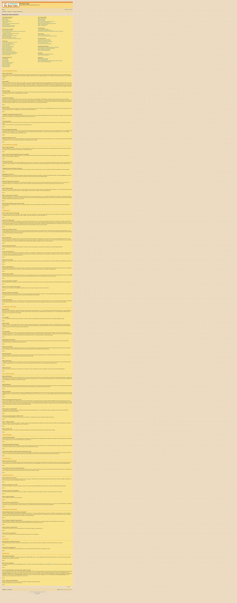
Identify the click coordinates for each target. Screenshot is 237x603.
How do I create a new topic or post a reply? (9, 42)
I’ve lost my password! (6, 24)
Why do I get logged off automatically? (8, 25)
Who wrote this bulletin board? (43, 58)
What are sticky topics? (6, 64)
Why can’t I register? (5, 20)
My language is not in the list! (7, 34)
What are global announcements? (8, 62)
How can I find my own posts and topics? (45, 43)
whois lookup (6, 572)
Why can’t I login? (5, 22)
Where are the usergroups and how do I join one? (46, 21)
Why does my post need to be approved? (9, 53)
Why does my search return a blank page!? (45, 41)
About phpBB (10, 558)
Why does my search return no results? (44, 40)
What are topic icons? (6, 66)
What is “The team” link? (42, 25)
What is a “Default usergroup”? (43, 24)
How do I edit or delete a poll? (7, 47)
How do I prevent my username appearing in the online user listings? (13, 31)
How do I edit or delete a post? (7, 43)
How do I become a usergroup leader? (44, 22)
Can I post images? (5, 61)
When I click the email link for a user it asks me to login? (11, 38)
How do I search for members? (43, 42)
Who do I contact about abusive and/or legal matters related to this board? (50, 60)
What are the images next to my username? (9, 35)
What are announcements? (6, 63)
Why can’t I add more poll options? (8, 46)
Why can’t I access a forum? (7, 48)
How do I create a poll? (6, 45)
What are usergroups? (41, 20)
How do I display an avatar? (7, 36)
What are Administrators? (42, 18)
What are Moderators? (41, 19)
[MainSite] (11, 5)
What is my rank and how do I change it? (9, 37)
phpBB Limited (32, 557)
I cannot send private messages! (43, 29)
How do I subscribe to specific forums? (44, 49)
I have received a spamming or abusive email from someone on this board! (50, 31)
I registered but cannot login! (7, 21)
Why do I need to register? (6, 18)
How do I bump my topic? (6, 54)
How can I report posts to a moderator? (8, 51)
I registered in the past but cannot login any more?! (10, 23)
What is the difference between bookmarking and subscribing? (48, 47)
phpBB (42, 176)
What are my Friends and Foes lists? (44, 34)
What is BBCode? (5, 58)
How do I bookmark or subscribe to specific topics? (46, 48)
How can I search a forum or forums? (44, 39)
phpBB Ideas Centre (50, 564)
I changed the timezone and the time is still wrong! (10, 33)
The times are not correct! (6, 32)
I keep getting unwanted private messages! (45, 30)
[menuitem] (3, 9)
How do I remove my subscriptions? (44, 50)
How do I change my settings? (7, 30)
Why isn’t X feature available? (43, 59)
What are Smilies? (5, 60)
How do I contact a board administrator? (44, 61)
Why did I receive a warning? (7, 50)
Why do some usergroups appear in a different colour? (47, 23)
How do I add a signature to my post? (8, 44)
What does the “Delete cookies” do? (8, 26)
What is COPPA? (5, 19)
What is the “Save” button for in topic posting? (9, 52)
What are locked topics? (6, 65)
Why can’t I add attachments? (7, 49)
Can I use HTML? (5, 59)
